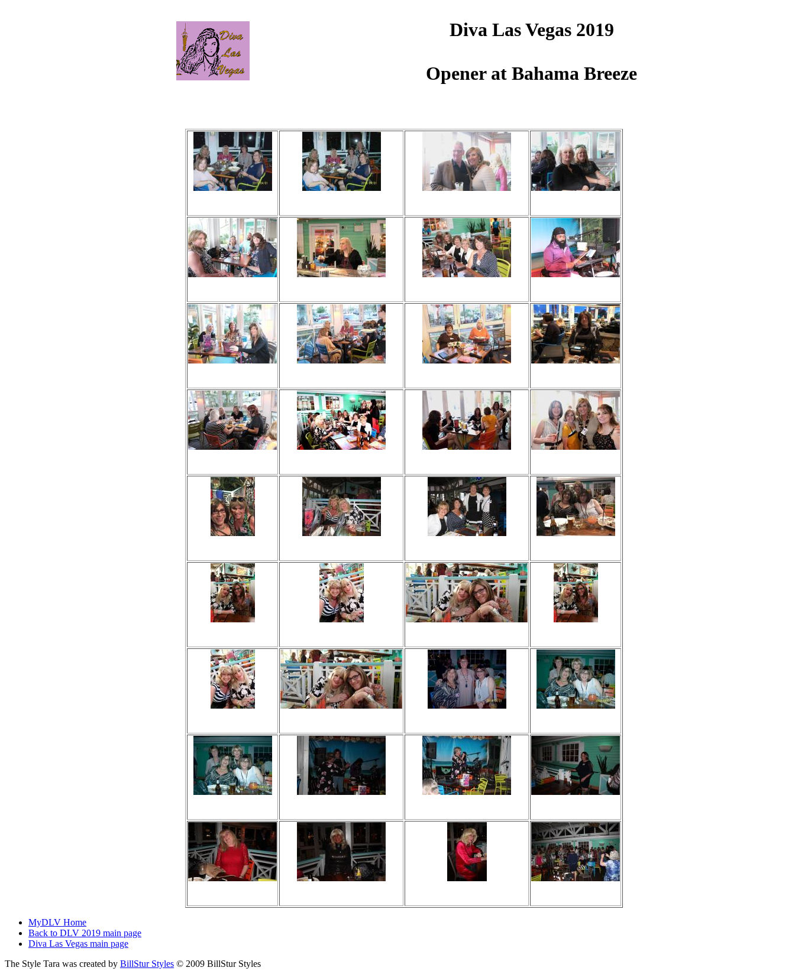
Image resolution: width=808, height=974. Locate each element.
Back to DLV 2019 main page (84, 933)
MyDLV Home (57, 922)
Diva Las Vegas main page (78, 944)
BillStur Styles (147, 964)
